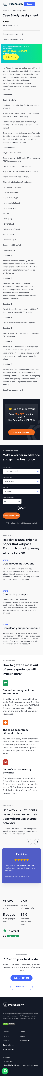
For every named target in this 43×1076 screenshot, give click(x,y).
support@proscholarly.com (28, 1065)
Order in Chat (21, 987)
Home (22, 1036)
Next (37, 842)
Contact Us (25, 1041)
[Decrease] (5, 501)
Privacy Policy (8, 1049)
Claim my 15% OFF (21, 978)
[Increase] (19, 501)
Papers (5, 1036)
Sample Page (8, 1045)
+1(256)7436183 (9, 1065)
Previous (29, 842)
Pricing (6, 1041)
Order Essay (11, 57)
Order (29, 4)
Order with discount (21, 432)
